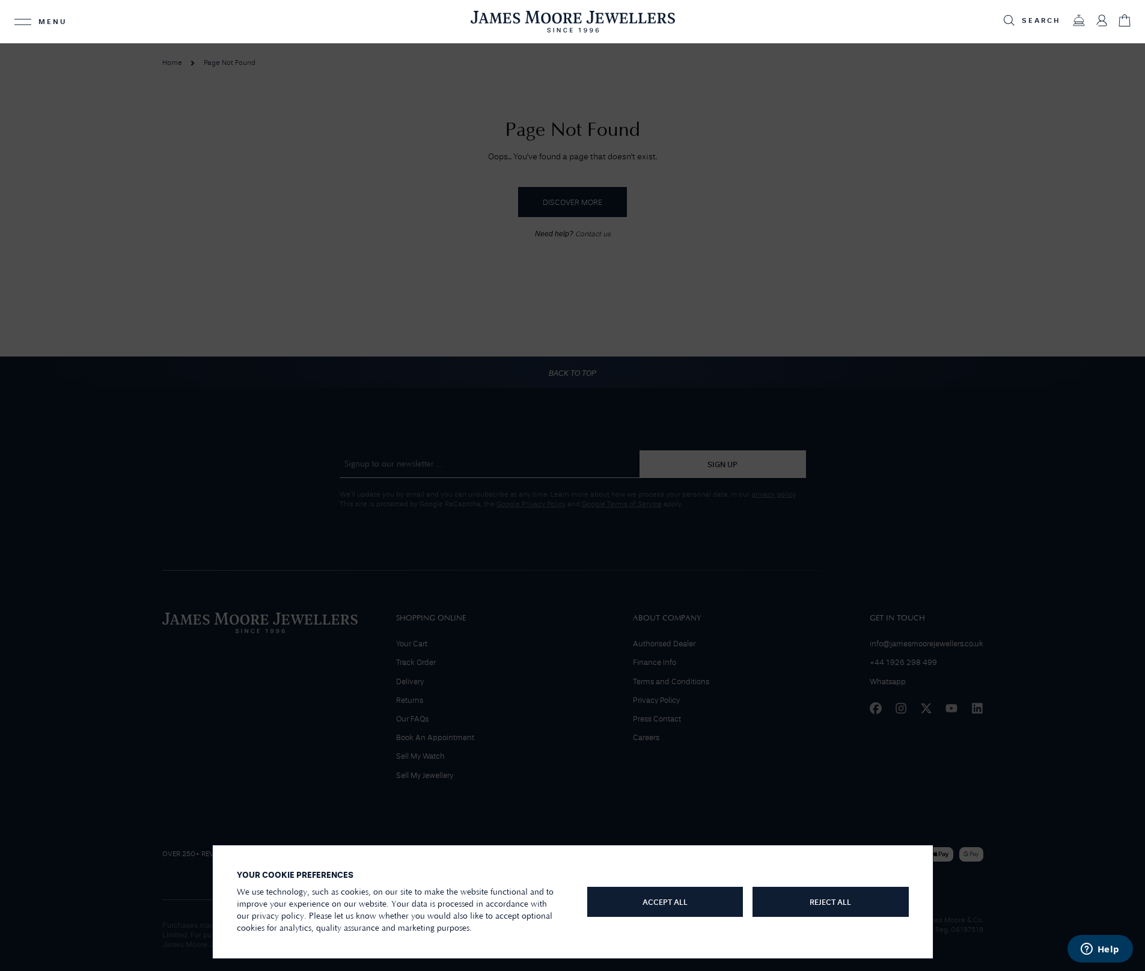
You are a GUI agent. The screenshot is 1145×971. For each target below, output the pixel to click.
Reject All (830, 903)
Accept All (665, 903)
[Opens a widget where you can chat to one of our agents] (1100, 950)
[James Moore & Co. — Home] (573, 21)
